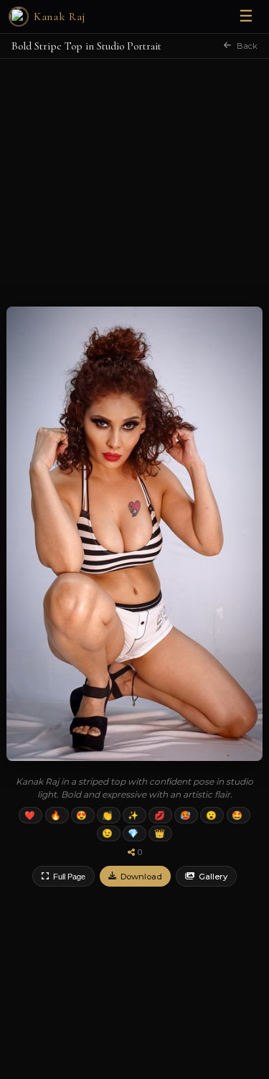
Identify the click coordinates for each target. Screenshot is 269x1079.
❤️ (29, 816)
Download (141, 877)
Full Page (69, 876)
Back (247, 46)
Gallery (213, 877)
